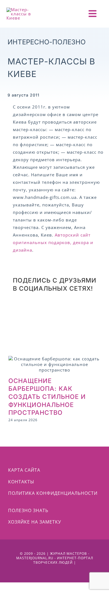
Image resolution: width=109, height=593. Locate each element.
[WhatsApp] (43, 309)
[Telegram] (67, 309)
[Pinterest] (91, 309)
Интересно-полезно (47, 42)
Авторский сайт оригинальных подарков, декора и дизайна (53, 242)
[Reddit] (19, 309)
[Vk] (19, 325)
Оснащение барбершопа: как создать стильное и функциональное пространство (47, 396)
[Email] (64, 325)
